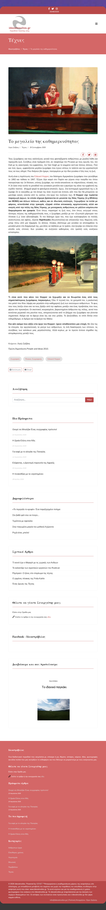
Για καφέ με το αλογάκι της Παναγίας (28, 454)
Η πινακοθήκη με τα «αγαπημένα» (27, 476)
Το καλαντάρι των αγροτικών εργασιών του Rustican (36, 568)
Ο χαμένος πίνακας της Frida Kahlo (28, 578)
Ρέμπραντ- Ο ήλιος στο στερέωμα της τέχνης (32, 573)
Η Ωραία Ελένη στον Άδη (23, 443)
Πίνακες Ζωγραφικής (33, 359)
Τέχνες (24, 147)
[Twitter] (89, 155)
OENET (39, 884)
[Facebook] (83, 155)
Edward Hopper (41, 176)
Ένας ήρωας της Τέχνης (23, 584)
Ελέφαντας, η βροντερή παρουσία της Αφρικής (33, 465)
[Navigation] (96, 23)
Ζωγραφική (15, 359)
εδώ (49, 617)
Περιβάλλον (13, 867)
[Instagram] (57, 9)
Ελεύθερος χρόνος (15, 852)
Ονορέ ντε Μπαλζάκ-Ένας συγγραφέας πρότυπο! (34, 432)
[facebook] (49, 9)
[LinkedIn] (95, 155)
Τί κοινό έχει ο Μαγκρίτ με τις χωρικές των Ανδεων (35, 563)
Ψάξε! (89, 400)
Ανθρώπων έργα (15, 848)
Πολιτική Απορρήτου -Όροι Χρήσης (83, 900)
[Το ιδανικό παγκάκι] (53, 697)
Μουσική (12, 862)
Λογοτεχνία (12, 857)
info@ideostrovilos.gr (58, 900)
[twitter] (53, 9)
